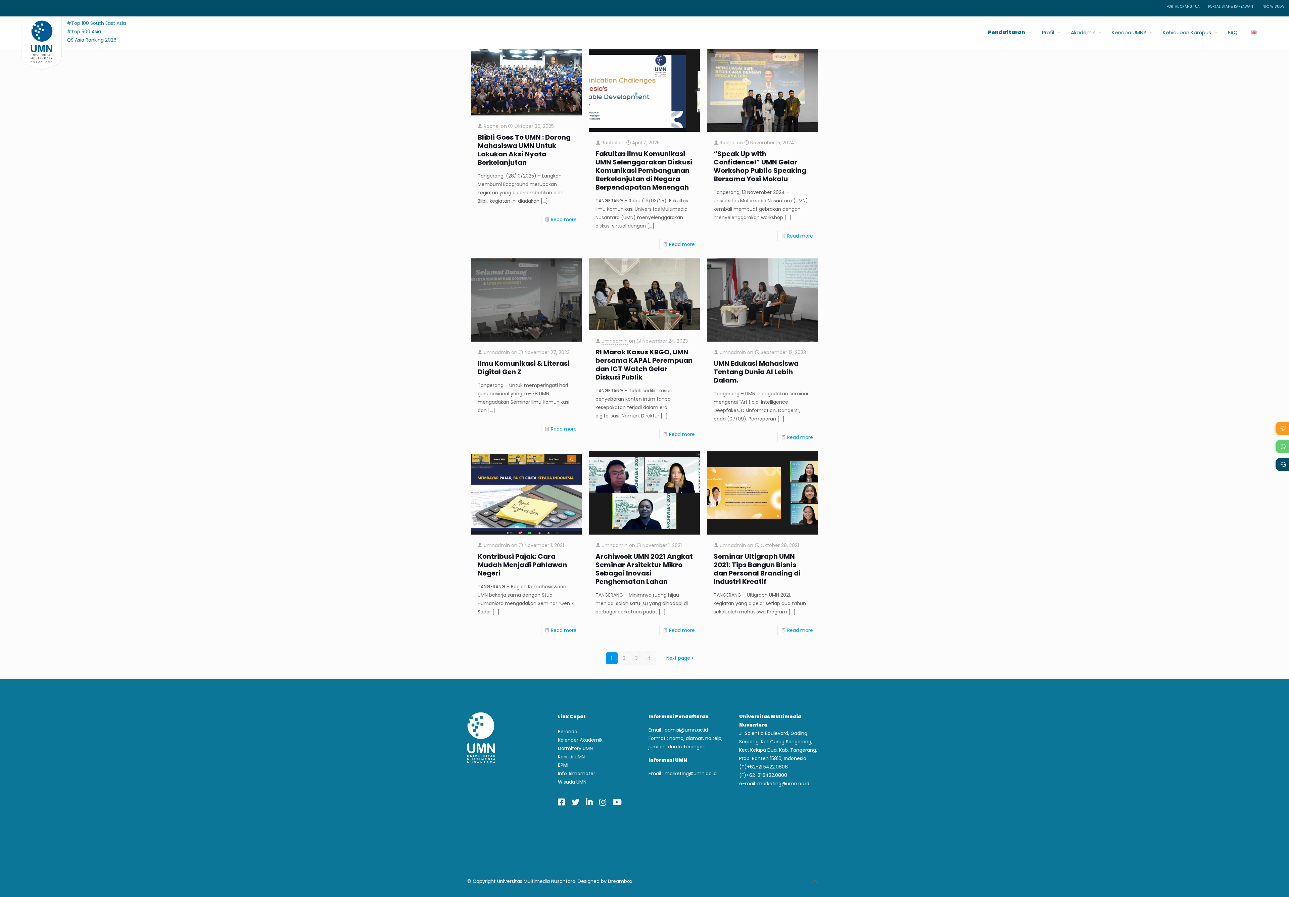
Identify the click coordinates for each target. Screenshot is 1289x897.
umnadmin (497, 352)
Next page (678, 658)
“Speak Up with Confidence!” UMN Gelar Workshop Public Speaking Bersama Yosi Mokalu (760, 166)
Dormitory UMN (575, 748)
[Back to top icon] (815, 881)
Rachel (491, 126)
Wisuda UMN (572, 782)
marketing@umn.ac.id (691, 773)
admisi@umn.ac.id (686, 730)
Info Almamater (576, 773)
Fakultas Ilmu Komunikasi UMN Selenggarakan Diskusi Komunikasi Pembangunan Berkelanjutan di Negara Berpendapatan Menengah (643, 171)
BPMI (563, 765)
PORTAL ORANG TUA (1183, 6)
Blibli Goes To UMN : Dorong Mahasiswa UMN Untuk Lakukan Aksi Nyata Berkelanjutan (524, 150)
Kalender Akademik (580, 740)
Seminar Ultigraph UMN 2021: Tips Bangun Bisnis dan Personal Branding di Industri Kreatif (757, 569)
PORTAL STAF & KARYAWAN (1230, 6)
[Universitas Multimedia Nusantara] (35, 30)
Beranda (567, 731)
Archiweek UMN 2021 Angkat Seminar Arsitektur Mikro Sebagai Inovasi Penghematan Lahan (644, 569)
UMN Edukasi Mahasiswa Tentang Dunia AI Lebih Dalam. (756, 372)
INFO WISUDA (1272, 6)
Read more (564, 219)
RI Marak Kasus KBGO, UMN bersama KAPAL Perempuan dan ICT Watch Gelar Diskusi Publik (644, 365)
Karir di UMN (571, 756)
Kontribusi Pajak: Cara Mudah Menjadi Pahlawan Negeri (522, 565)
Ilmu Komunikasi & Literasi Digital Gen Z (524, 367)
